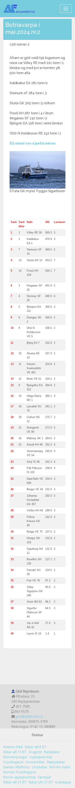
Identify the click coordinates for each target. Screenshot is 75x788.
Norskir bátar (60, 767)
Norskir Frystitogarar (20, 772)
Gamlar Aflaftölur (16, 767)
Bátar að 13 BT (15, 752)
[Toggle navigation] (66, 8)
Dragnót (35, 752)
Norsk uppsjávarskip (19, 777)
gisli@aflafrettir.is (29, 716)
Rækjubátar (56, 762)
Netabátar (52, 752)
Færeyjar (44, 777)
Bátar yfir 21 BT (41, 782)
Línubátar (39, 767)
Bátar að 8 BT (35, 747)
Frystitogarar (13, 762)
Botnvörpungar (15, 757)
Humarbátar (35, 762)
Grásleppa (63, 782)
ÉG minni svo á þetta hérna (32, 143)
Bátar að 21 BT (15, 782)
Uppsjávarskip (41, 757)
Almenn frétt (13, 747)
